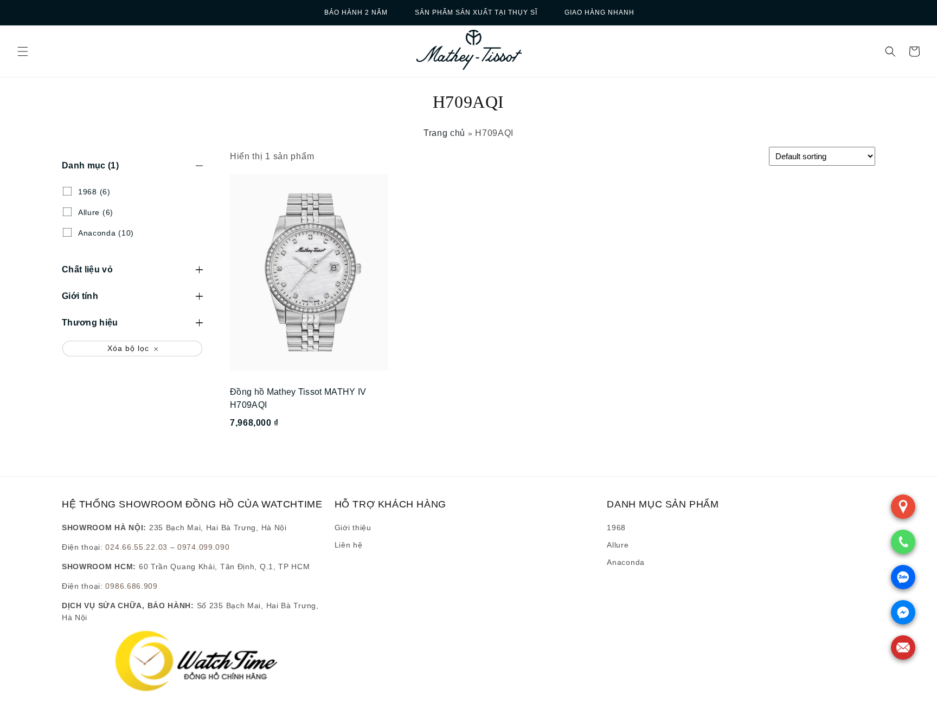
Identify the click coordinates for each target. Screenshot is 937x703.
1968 (616, 527)
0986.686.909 (131, 586)
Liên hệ (349, 545)
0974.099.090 (203, 547)
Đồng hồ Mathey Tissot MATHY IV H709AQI (298, 398)
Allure (617, 545)
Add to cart (308, 452)
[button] (23, 51)
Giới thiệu (353, 527)
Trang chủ (444, 133)
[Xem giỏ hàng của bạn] (914, 51)
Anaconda (626, 562)
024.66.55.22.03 (136, 547)
